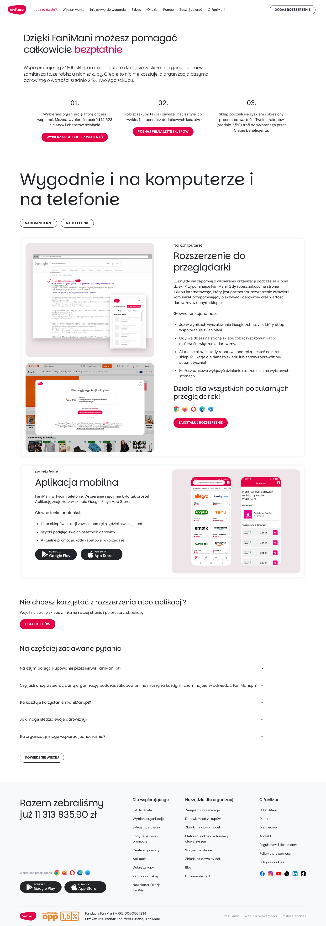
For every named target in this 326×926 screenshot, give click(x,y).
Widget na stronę (198, 850)
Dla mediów (268, 827)
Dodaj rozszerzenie (292, 9)
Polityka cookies (271, 862)
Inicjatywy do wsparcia (108, 9)
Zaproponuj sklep (146, 876)
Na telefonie (77, 223)
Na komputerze (38, 223)
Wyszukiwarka (73, 9)
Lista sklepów (37, 624)
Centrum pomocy (146, 850)
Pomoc (168, 9)
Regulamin (232, 916)
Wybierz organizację (148, 819)
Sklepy (136, 9)
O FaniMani (216, 9)
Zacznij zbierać (190, 9)
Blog (188, 867)
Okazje (152, 9)
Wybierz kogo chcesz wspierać (75, 137)
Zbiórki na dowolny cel (202, 827)
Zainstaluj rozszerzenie (201, 422)
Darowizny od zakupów (203, 819)
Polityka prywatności (275, 853)
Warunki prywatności (260, 916)
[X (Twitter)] (287, 873)
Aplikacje (140, 859)
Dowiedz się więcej (42, 757)
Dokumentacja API (199, 876)
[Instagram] (270, 873)
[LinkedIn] (295, 873)
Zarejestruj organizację (202, 810)
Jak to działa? (46, 9)
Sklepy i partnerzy (146, 827)
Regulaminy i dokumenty (278, 845)
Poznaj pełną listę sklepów (163, 131)
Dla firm (265, 819)
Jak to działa (142, 810)
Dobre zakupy (143, 867)
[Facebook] (262, 873)
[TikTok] (303, 873)
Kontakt (265, 836)
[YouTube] (279, 873)
